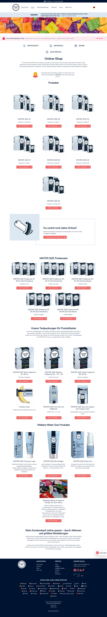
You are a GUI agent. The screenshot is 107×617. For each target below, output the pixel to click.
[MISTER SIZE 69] (53, 184)
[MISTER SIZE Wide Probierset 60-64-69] (82, 358)
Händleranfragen (60, 568)
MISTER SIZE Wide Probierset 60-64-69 (82, 373)
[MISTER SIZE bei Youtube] (81, 570)
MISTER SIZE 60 (53, 160)
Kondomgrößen (42, 7)
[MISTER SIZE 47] (24, 103)
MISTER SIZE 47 (24, 119)
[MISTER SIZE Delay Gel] (83, 445)
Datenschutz (54, 607)
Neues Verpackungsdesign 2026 (53, 602)
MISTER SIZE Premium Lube (24, 461)
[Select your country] (94, 7)
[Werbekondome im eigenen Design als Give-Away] (53, 488)
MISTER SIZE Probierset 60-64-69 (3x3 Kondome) (68, 310)
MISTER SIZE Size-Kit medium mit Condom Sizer (82, 408)
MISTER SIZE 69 (53, 201)
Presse (57, 572)
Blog (61, 7)
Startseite (24, 7)
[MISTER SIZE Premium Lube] (24, 445)
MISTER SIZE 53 (82, 119)
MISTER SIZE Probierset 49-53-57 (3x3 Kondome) (53, 280)
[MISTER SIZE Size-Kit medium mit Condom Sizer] (82, 394)
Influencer (58, 574)
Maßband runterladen (54, 237)
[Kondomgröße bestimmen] (97, 553)
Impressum (53, 605)
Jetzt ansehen (24, 126)
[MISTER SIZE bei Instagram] (78, 570)
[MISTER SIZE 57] (24, 143)
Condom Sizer (24, 407)
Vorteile (54, 7)
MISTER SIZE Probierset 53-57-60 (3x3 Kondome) (83, 280)
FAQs (56, 564)
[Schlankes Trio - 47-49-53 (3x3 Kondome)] (24, 269)
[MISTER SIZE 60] (53, 143)
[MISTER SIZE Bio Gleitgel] (53, 445)
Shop (32, 7)
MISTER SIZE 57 (24, 160)
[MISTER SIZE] (22, 564)
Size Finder (40, 564)
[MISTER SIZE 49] (53, 103)
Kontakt (57, 570)
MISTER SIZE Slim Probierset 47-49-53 (24, 373)
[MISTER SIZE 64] (83, 143)
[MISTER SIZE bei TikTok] (83, 570)
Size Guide (103, 553)
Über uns (68, 7)
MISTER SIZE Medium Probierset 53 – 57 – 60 (53, 373)
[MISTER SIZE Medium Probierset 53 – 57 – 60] (53, 358)
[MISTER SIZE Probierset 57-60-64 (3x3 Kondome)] (39, 299)
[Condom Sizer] (24, 394)
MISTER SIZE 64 (82, 160)
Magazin (57, 566)
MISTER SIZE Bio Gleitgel (53, 461)
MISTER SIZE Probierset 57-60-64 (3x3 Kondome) (39, 310)
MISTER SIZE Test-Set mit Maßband (53, 408)
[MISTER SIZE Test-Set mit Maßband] (53, 394)
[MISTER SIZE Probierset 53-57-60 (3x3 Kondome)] (83, 269)
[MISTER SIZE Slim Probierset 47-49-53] (24, 358)
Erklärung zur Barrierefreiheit (53, 603)
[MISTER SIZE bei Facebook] (75, 570)
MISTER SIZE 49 (53, 119)
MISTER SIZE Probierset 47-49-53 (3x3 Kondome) (24, 280)
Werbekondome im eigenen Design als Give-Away (53, 501)
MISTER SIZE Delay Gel (82, 461)
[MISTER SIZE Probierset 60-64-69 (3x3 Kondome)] (68, 299)
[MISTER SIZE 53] (83, 103)
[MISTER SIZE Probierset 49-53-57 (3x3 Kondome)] (53, 269)
